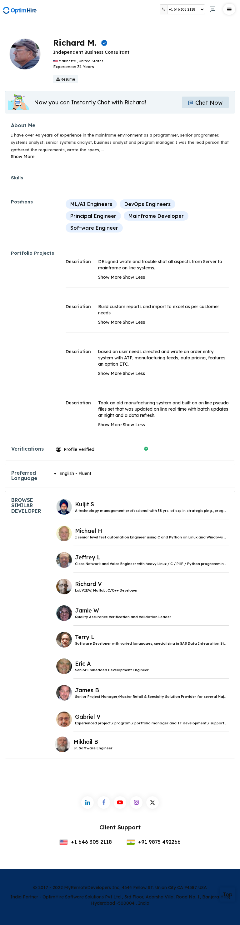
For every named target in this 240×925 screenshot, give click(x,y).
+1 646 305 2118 (90, 842)
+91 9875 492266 (159, 842)
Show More (22, 156)
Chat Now (208, 102)
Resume (67, 79)
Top (227, 894)
